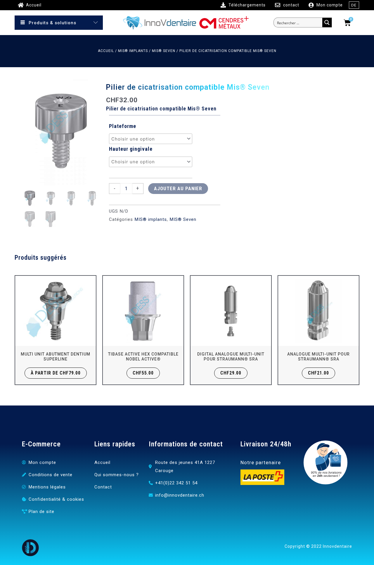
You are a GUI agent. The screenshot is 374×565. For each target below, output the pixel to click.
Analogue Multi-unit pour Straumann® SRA (318, 356)
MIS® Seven (163, 51)
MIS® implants (133, 51)
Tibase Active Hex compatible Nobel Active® (143, 356)
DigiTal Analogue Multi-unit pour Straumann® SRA (230, 356)
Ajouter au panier (178, 188)
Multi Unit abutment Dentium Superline (55, 356)
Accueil (106, 51)
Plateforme (122, 126)
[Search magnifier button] (327, 22)
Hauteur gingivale (131, 149)
